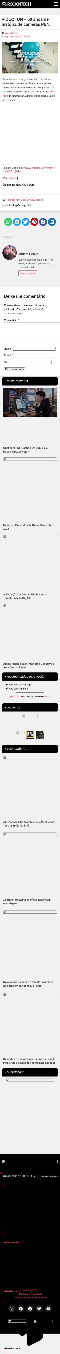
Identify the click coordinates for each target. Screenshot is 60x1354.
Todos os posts (27, 273)
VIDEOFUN (27, 199)
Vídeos (39, 199)
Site (6, 362)
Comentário (11, 320)
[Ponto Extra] (30, 735)
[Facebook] (20, 1308)
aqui (48, 696)
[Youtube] (48, 1308)
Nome (8, 348)
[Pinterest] (30, 1308)
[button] (8, 222)
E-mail (8, 355)
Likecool (12, 178)
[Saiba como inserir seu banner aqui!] (20, 735)
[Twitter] (39, 1308)
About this (14, 696)
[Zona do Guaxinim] (40, 735)
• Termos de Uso (30, 1290)
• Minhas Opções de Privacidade (30, 1297)
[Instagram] (11, 1308)
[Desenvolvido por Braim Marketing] (43, 1322)
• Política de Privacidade (30, 1294)
